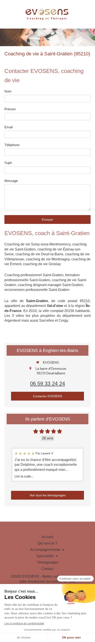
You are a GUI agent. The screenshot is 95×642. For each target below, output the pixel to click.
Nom (7, 91)
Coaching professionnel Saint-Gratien (33, 275)
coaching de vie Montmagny (48, 259)
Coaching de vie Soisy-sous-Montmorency (37, 244)
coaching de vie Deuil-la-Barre (39, 254)
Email (8, 127)
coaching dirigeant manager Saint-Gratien (50, 285)
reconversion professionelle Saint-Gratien (36, 290)
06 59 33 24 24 (47, 383)
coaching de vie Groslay (42, 264)
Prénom (10, 109)
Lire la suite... (24, 476)
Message (11, 181)
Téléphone (11, 145)
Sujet (8, 163)
